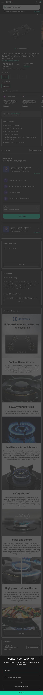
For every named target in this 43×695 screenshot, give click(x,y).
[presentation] (21, 670)
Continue (21, 693)
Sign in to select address (21, 687)
